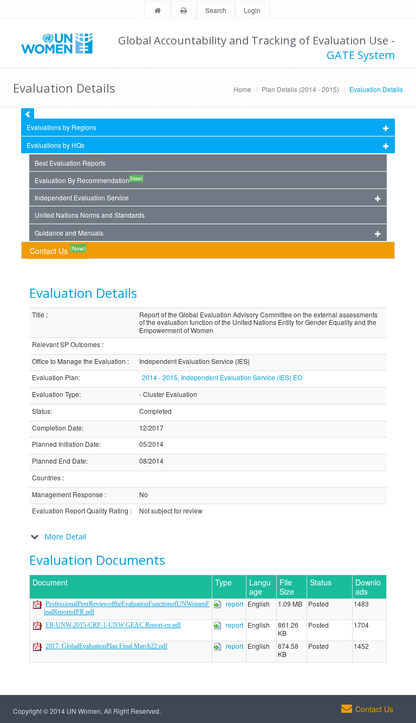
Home (242, 89)
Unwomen (61, 43)
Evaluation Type (55, 394)
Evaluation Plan (55, 378)
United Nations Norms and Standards (90, 214)
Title (38, 315)
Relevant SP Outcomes (66, 345)
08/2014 (151, 461)
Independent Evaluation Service (82, 197)
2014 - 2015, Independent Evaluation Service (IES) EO (222, 377)
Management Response (67, 495)
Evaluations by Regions (61, 127)
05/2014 (151, 444)
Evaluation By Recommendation (89, 180)
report (234, 603)
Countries (46, 478)
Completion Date (57, 428)
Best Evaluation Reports (70, 162)
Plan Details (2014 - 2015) (300, 89)
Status (41, 411)
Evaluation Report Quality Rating (80, 511)
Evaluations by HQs (55, 144)
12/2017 (151, 428)
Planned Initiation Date (65, 444)
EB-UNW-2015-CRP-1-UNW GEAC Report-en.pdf (113, 625)
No (143, 495)
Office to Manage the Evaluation (79, 361)
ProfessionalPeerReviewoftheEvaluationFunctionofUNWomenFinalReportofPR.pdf (127, 608)
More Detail (65, 536)
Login (252, 10)
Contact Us (58, 250)
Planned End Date (59, 461)
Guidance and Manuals (69, 232)
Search (215, 10)
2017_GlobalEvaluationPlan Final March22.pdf (106, 646)
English (259, 604)
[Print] (183, 10)
